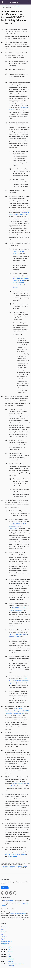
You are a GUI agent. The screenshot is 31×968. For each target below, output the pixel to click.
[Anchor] (27, 38)
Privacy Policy (5, 944)
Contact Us (4, 936)
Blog (2, 929)
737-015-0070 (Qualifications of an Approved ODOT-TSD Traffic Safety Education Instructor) (17, 711)
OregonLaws (14, 2)
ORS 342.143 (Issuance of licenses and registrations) (19, 680)
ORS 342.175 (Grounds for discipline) (15, 854)
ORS (12, 959)
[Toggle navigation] (28, 2)
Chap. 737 (10, 6)
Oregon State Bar (8, 900)
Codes (10, 947)
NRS (9, 954)
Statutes (10, 952)
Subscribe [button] (5, 888)
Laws (9, 956)
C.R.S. (9, 949)
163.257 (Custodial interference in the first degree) (19, 285)
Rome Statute (12, 964)
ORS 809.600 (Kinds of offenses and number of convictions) (17, 526)
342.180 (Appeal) (12, 856)
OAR (5, 6)
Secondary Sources (6, 941)
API (2, 934)
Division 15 (17, 6)
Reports (3, 939)
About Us (3, 932)
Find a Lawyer (5, 927)
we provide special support (18, 913)
